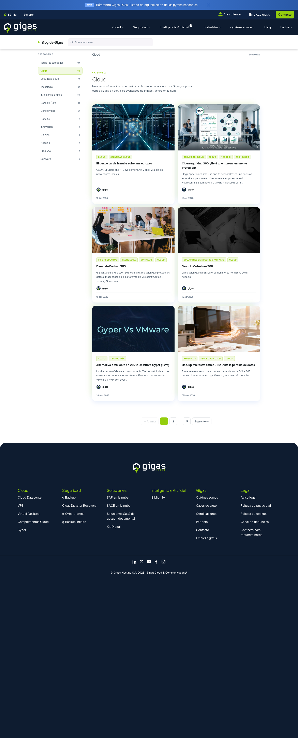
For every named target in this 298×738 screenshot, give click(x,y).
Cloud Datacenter (30, 497)
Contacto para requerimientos (251, 532)
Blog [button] (267, 27)
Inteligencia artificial (60, 95)
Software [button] (146, 259)
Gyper (22, 530)
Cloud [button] (117, 27)
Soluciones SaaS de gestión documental (121, 516)
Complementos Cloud (33, 521)
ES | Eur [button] (12, 14)
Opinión (60, 135)
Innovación (60, 127)
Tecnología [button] (243, 157)
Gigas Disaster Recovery (79, 505)
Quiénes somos (207, 497)
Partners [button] (286, 27)
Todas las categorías (60, 62)
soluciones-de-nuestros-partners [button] (204, 259)
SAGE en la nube (119, 505)
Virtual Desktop (29, 513)
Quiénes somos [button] (241, 27)
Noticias (60, 119)
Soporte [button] (29, 14)
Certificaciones (206, 513)
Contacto (285, 14)
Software (60, 159)
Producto (60, 151)
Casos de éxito (206, 505)
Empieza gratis (206, 538)
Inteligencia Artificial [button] (175, 27)
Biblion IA (158, 497)
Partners (202, 521)
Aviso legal (248, 497)
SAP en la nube (118, 497)
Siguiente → (202, 421)
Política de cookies (254, 513)
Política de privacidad (256, 505)
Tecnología (60, 87)
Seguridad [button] (140, 27)
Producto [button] (190, 358)
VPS (21, 505)
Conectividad (60, 111)
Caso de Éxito (60, 103)
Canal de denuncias (255, 521)
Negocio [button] (226, 157)
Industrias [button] (212, 27)
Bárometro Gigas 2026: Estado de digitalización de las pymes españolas (146, 4)
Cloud (60, 71)
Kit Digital (114, 526)
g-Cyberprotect (73, 513)
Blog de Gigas (52, 42)
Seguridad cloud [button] (120, 157)
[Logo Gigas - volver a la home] (20, 27)
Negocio (60, 143)
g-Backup (69, 497)
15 (186, 421)
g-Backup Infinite (74, 521)
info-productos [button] (107, 259)
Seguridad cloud (60, 78)
